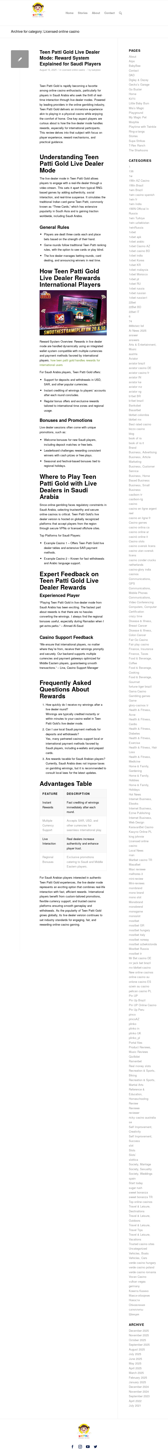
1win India (135, 204)
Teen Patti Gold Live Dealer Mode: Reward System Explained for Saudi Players (70, 57)
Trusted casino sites (141, 1244)
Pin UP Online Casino (142, 1005)
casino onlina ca (139, 527)
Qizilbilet (134, 1056)
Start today (136, 1183)
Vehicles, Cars (138, 1258)
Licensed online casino (73, 69)
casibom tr (135, 494)
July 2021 (135, 1405)
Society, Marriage (140, 1164)
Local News (136, 850)
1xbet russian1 (138, 297)
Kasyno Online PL (140, 832)
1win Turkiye (137, 218)
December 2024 (139, 1387)
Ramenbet (135, 1061)
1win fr (133, 199)
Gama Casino (137, 691)
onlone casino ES (140, 982)
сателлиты (136, 1309)
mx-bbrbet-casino (140, 967)
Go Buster (135, 89)
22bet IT (134, 312)
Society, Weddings (140, 1173)
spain (132, 1178)
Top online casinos (140, 1202)
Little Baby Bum (139, 103)
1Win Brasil (136, 185)
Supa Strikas (137, 141)
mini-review (136, 878)
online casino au (139, 977)
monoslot (134, 916)
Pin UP (133, 995)
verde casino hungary (142, 1263)
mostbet (134, 921)
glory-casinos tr (138, 705)
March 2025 (136, 1373)
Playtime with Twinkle (142, 126)
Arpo (132, 61)
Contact (134, 70)
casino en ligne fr (139, 518)
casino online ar (139, 532)
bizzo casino (137, 429)
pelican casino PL (140, 991)
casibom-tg (136, 499)
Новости (134, 1300)
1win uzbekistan (139, 223)
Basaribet (135, 410)
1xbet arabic (136, 241)
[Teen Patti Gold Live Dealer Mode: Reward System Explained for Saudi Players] (20, 59)
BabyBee (134, 66)
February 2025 (138, 1377)
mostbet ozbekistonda (143, 944)
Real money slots (140, 1066)
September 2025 (139, 1344)
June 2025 (135, 1359)
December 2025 (139, 1330)
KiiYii (132, 99)
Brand (132, 447)
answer (133, 335)
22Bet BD (135, 307)
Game (132, 700)
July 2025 (135, 1354)
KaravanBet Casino (141, 827)
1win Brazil (136, 190)
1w (130, 176)
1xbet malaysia (138, 269)
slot (131, 1145)
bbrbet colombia (139, 415)
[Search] (120, 13)
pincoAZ (134, 1019)
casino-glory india (140, 569)
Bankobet (135, 405)
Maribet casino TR (140, 860)
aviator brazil (137, 363)
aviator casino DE (140, 368)
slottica (133, 1159)
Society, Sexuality (140, 1169)
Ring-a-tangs (137, 131)
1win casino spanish (141, 195)
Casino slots (137, 541)
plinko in (134, 1028)
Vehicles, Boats (139, 1253)
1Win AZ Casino (139, 180)
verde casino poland (141, 1267)
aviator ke (135, 382)
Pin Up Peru (136, 1009)
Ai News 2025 (137, 330)
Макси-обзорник (139, 1295)
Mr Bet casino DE (140, 958)
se (130, 1122)
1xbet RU (135, 283)
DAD (132, 75)
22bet (132, 302)
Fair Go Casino (138, 640)
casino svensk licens (142, 546)
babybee (96, 69)
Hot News (135, 794)
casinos (134, 574)
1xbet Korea (136, 260)
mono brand (136, 892)
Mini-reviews (137, 883)
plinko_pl (134, 1038)
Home (132, 94)
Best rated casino (140, 424)
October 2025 (137, 1340)
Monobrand (136, 902)
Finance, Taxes (138, 654)
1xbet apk (135, 237)
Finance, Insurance (141, 649)
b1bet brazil (136, 400)
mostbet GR (136, 925)
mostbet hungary (139, 930)
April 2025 (135, 1368)
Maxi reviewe (137, 869)
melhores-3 (136, 874)
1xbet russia (136, 288)
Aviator (133, 358)
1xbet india (136, 255)
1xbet (132, 232)
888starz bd (136, 326)
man (131, 855)
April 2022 (135, 1401)
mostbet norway (139, 939)
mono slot (135, 897)
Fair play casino (139, 644)
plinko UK (135, 1033)
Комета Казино (139, 1291)
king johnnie (136, 836)
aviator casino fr (139, 373)
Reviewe (134, 1108)
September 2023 (139, 1396)
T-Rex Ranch (137, 145)
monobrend (136, 906)
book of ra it (136, 443)
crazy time (135, 616)
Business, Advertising (143, 452)
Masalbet (134, 864)
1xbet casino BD (139, 251)
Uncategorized (138, 1248)
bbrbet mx (135, 419)
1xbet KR (135, 265)
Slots (132, 1150)
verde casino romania (142, 1272)
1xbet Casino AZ (139, 246)
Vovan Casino (137, 1277)
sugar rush (135, 1188)
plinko (132, 1024)
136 (131, 171)
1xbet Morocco (138, 274)
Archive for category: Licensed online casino (45, 31)
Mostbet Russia (139, 949)
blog (131, 433)
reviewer (134, 1113)
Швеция (134, 1314)
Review (133, 1103)
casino (133, 504)
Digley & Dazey (139, 80)
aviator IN (135, 377)
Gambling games (139, 696)
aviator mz (135, 387)
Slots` (132, 1155)
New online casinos (141, 972)
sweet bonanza (138, 1192)
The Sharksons (138, 150)
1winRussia (136, 227)
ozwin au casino (139, 986)
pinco (132, 1014)
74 (130, 321)
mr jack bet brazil (140, 963)
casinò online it (138, 537)
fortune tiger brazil (140, 686)
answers (134, 340)
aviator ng (135, 391)
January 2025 (137, 1382)
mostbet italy (137, 935)
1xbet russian (137, 293)
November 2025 (139, 1335)
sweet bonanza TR (140, 1197)
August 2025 (137, 1349)
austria (133, 354)
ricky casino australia (142, 1117)
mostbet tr (135, 953)
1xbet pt (134, 279)
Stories (133, 136)
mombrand (135, 888)
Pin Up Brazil (137, 1000)
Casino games (138, 522)
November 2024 (139, 1391)
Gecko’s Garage (139, 84)
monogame (136, 911)
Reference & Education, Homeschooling (138, 1094)
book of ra (135, 438)
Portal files (135, 1042)
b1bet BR (135, 396)
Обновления (137, 1305)
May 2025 (135, 1363)
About (132, 56)
